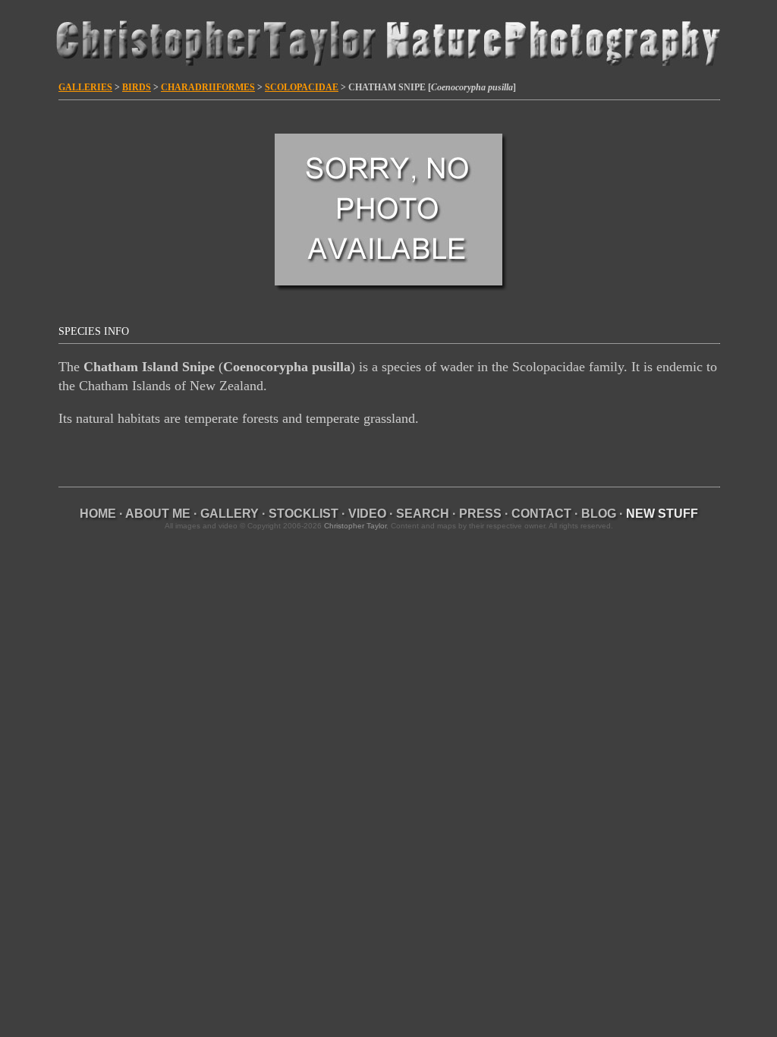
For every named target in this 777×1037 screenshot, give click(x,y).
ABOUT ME (157, 513)
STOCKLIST (303, 513)
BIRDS (136, 87)
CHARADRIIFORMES (208, 87)
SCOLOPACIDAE (301, 87)
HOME (98, 513)
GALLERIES (85, 87)
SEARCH (422, 513)
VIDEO (367, 513)
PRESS (480, 513)
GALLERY (229, 513)
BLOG (598, 513)
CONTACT (541, 513)
